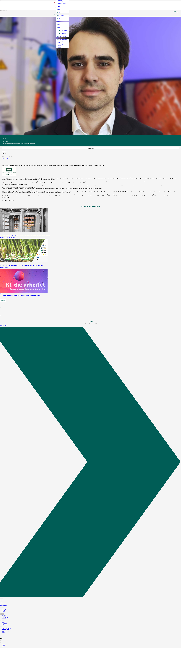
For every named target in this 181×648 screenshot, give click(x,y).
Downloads (3, 644)
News (3, 608)
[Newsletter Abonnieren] (90, 462)
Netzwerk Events (4, 609)
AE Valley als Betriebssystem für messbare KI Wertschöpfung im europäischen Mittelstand (20, 295)
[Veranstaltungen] (90, 307)
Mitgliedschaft (4, 623)
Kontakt (3, 632)
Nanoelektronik (23, 143)
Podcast (3, 610)
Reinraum (33, 143)
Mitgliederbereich (4, 624)
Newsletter (3, 611)
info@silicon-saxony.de (3, 605)
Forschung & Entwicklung (10, 143)
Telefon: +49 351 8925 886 (6, 158)
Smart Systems (2, 232)
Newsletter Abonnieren (3, 325)
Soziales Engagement (5, 631)
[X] (0, 639)
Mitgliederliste (4, 622)
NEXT (3, 612)
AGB (3, 646)
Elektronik (4, 143)
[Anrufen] (90, 312)
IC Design (18, 143)
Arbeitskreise (4, 615)
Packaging (27, 143)
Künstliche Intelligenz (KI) (4, 297)
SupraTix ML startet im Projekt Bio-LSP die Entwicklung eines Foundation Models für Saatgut (21, 265)
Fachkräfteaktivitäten (5, 617)
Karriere (3, 630)
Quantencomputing (12, 237)
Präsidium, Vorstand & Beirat (6, 628)
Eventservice (4, 618)
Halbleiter (15, 143)
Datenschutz (3, 645)
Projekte (3, 616)
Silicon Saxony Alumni (5, 629)
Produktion (30, 143)
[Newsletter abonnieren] (90, 316)
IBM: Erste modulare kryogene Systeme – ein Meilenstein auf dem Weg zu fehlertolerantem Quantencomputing (25, 235)
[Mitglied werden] (90, 302)
